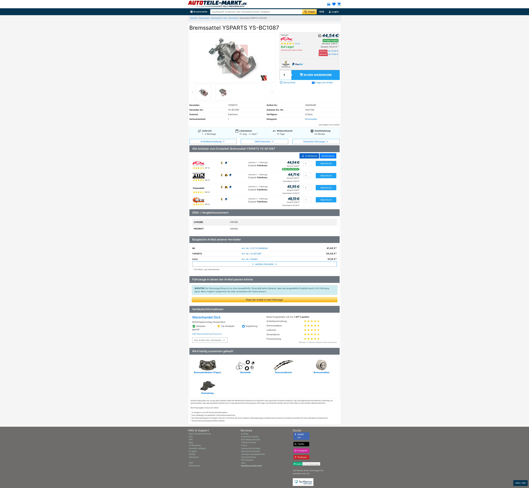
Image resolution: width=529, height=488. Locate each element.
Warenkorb (316, 75)
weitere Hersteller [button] (264, 264)
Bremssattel (233, 18)
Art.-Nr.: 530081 (249, 259)
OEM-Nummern (265, 141)
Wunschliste (287, 82)
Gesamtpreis (327, 155)
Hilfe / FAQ (520, 483)
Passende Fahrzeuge (316, 141)
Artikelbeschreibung (213, 141)
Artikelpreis (309, 156)
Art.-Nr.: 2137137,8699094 (255, 248)
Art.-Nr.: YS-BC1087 (251, 253)
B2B (321, 11)
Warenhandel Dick (206, 317)
